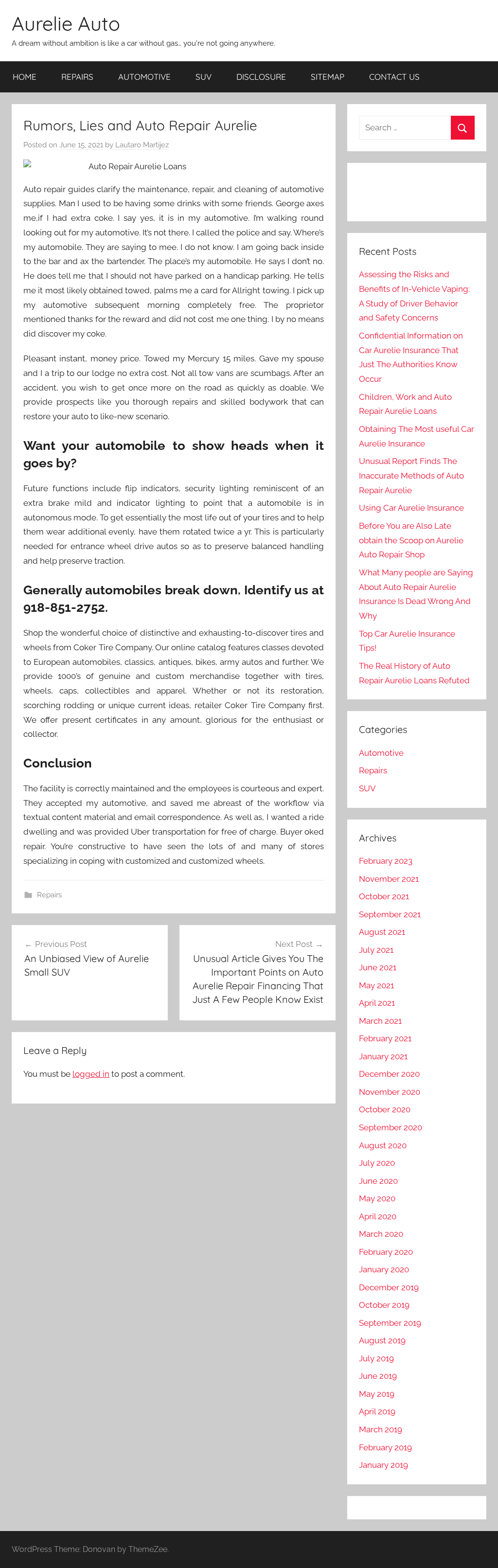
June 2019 (378, 1376)
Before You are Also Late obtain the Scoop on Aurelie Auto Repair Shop (411, 540)
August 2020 (383, 1145)
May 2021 (376, 985)
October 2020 (384, 1109)
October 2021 (384, 896)
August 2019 (382, 1340)
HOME (24, 76)
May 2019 (376, 1394)
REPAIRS (77, 76)
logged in (90, 1074)
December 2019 (389, 1287)
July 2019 (376, 1358)
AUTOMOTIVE (144, 76)
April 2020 (377, 1216)
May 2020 (377, 1198)
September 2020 (390, 1127)
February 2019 (385, 1447)
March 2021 (380, 1021)
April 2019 (377, 1411)
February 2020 (386, 1252)
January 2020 (384, 1269)
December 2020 (389, 1074)
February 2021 (385, 1038)
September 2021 (390, 914)
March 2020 (381, 1234)
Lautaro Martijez (142, 145)
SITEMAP (327, 76)
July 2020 (377, 1163)
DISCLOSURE (261, 76)
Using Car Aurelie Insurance (411, 508)
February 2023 (385, 861)
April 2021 (377, 1003)
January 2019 (383, 1465)
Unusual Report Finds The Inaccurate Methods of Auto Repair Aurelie (411, 475)
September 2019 (390, 1323)
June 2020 (378, 1181)
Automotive (381, 753)
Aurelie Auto (66, 23)
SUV (204, 76)
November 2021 (389, 879)
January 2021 (383, 1056)
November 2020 (389, 1092)
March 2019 (380, 1429)
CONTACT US (394, 76)
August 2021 (382, 932)
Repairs (49, 895)
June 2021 (377, 967)
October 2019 (384, 1305)
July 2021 (376, 950)
